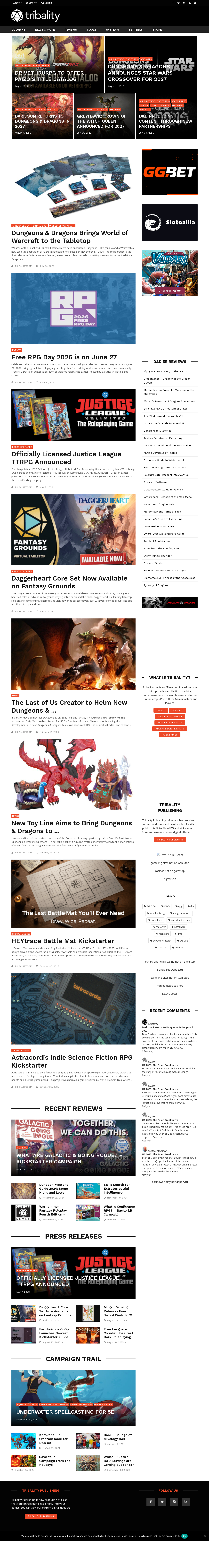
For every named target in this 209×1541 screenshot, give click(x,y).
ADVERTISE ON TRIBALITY (170, 728)
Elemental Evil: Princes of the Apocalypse (169, 577)
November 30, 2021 (27, 1419)
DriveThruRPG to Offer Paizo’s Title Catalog (49, 76)
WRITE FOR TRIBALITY (170, 722)
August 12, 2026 (23, 86)
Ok (184, 1536)
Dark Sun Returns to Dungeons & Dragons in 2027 (42, 121)
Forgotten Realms (160, 105)
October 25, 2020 (25, 1470)
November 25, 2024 (54, 1197)
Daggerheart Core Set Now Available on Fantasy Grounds (69, 582)
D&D (167, 906)
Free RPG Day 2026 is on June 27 (64, 357)
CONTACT (177, 710)
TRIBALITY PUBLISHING (170, 839)
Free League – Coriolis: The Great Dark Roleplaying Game (118, 1335)
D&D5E (184, 940)
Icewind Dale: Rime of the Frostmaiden (168, 445)
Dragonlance (178, 101)
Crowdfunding (21, 934)
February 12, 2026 (50, 732)
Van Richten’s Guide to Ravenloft (164, 423)
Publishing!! (169, 734)
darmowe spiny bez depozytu (170, 1182)
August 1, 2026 (116, 86)
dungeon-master (182, 913)
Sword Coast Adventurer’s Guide (164, 533)
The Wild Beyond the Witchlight (163, 416)
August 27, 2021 (51, 1448)
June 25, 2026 (48, 382)
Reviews (71, 29)
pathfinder (179, 926)
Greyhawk (114, 109)
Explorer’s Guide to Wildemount (164, 460)
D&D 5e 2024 (132, 59)
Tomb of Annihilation (157, 541)
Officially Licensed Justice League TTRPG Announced (66, 458)
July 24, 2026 (47, 266)
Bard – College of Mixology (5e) (118, 1437)
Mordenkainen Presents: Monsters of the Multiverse (169, 391)
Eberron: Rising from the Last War (165, 467)
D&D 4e (162, 947)
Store (157, 29)
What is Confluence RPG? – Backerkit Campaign (119, 1210)
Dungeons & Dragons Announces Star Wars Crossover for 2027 (140, 72)
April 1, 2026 (46, 611)
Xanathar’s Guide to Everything (163, 519)
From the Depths (81, 1404)
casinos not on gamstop (170, 871)
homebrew (156, 920)
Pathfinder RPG (41, 65)
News (15, 695)
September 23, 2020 (119, 1470)
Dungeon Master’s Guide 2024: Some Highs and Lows (53, 1188)
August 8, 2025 (115, 1342)
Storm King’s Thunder (158, 555)
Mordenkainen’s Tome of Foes (162, 511)
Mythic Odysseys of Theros (160, 452)
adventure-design (162, 940)
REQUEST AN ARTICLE (170, 716)
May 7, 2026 (47, 487)
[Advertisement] (138, 15)
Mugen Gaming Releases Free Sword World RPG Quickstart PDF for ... (119, 1315)
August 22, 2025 (116, 1320)
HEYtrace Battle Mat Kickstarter (62, 941)
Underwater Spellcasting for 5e (65, 1412)
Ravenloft (145, 109)
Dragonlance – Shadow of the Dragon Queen (167, 380)
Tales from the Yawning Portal (162, 548)
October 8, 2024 (116, 1219)
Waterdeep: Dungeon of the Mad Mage (168, 496)
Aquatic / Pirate (27, 1404)
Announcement (23, 65)
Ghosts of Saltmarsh (156, 482)
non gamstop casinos (170, 985)
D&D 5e (64, 1404)
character (161, 926)
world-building (157, 913)
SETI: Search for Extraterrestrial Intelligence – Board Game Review (117, 1192)
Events (16, 350)
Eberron (144, 105)
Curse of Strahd (154, 563)
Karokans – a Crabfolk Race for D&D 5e (53, 1439)
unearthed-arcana (180, 920)
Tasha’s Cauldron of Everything (163, 438)
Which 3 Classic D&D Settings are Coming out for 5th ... (119, 1463)
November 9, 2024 (117, 1197)
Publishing (46, 3)
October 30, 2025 (50, 966)
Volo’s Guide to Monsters (159, 526)
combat (179, 947)
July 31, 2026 (84, 132)
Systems (112, 29)
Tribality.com (23, 266)
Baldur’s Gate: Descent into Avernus (166, 474)
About (16, 3)
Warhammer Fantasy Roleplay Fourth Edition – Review (53, 1212)
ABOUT (161, 710)
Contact (30, 3)
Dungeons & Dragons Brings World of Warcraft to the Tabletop (69, 237)
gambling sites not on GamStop (170, 863)
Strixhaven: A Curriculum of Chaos (165, 408)
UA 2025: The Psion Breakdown (160, 1065)
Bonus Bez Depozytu (170, 969)
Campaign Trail (48, 1404)
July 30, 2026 (146, 132)
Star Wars (146, 59)
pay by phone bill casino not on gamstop (170, 961)
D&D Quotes (169, 993)
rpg (180, 906)
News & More (45, 29)
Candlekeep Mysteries (157, 430)
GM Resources (103, 1404)
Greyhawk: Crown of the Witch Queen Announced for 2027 (102, 121)
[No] (205, 1536)
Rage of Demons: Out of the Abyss (165, 570)
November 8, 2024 (53, 1219)
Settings (136, 29)
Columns (18, 29)
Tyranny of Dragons (156, 585)
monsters (164, 933)
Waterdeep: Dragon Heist (159, 504)
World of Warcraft (62, 225)
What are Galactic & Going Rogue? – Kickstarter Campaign (69, 1158)
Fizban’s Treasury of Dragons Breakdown (169, 401)
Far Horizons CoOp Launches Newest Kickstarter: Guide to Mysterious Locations (54, 1337)
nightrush (170, 879)
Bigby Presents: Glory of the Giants (165, 371)
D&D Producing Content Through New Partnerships (165, 121)
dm (192, 906)
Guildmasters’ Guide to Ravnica (163, 489)
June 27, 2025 (24, 1169)
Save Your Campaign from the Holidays (54, 1461)
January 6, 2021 (116, 1444)
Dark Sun (52, 109)
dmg (179, 933)
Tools (91, 29)
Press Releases (22, 447)
